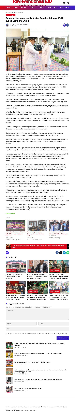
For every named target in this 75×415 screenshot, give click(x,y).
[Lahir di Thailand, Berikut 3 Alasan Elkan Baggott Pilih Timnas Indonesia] (9, 354)
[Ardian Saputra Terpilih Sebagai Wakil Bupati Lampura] (59, 225)
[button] (64, 3)
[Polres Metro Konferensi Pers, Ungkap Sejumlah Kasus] (9, 363)
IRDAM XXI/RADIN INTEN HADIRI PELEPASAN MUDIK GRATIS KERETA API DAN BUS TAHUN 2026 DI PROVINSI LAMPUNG (59, 297)
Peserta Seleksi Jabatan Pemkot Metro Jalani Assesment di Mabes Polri (38, 380)
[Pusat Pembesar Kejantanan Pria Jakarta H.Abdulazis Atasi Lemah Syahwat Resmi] (37, 266)
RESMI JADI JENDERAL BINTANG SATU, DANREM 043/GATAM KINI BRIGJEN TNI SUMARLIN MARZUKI (37, 297)
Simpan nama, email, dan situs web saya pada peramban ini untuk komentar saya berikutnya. (38, 333)
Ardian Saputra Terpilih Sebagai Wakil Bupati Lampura (58, 233)
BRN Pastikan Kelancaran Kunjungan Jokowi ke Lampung (14, 276)
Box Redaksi (62, 407)
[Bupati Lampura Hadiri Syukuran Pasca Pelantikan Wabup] (37, 225)
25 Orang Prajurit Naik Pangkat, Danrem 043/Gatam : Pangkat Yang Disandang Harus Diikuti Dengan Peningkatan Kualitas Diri (59, 276)
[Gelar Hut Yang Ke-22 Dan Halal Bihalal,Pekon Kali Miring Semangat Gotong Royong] (9, 345)
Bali (30, 270)
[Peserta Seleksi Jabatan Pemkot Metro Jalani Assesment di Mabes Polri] (9, 380)
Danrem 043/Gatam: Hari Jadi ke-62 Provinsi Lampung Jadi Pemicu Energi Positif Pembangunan (16, 297)
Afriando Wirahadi (14, 24)
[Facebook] (57, 252)
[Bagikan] (67, 25)
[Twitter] (60, 252)
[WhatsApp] (67, 252)
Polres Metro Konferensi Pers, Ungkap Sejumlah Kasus (32, 362)
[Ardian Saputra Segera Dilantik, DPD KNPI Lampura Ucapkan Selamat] (15, 225)
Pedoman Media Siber (39, 407)
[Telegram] (64, 252)
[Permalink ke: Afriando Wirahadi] (8, 25)
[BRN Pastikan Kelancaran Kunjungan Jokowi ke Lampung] (16, 266)
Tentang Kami (10, 407)
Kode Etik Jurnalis (23, 407)
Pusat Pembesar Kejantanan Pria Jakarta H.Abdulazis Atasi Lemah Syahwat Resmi (37, 276)
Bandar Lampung (10, 15)
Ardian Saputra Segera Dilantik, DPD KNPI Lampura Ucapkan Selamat (15, 234)
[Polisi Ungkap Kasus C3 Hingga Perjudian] (9, 389)
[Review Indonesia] (32, 3)
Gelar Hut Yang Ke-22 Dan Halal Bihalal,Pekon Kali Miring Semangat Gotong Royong (39, 344)
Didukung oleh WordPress (14, 410)
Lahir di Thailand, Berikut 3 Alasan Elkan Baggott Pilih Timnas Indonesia (38, 353)
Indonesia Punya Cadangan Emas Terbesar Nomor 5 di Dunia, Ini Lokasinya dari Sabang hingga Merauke (40, 371)
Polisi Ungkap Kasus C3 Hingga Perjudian (28, 389)
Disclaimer (52, 407)
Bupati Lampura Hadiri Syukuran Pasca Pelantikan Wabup (35, 234)
